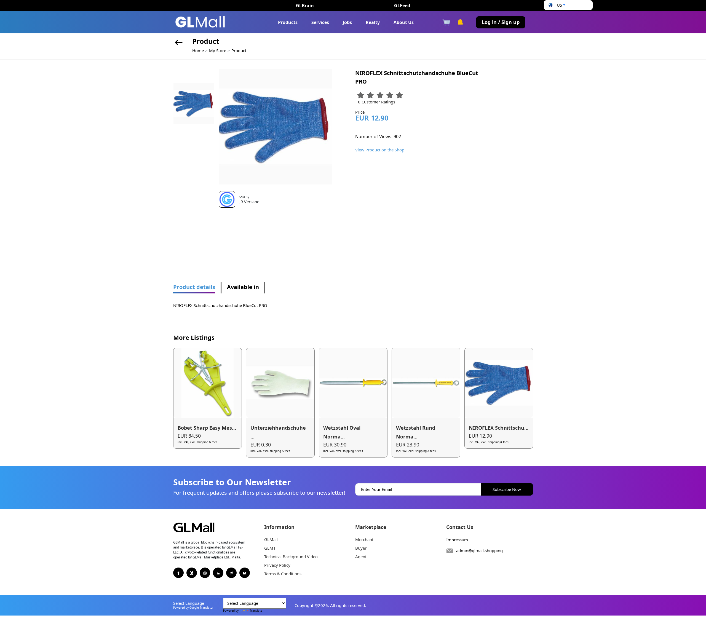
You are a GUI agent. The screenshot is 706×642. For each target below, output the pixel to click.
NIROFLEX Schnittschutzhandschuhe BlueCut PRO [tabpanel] (220, 305)
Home (198, 50)
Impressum (457, 539)
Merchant (364, 539)
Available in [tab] (243, 287)
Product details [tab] (194, 287)
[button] (556, 5)
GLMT (270, 548)
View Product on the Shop (379, 150)
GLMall (271, 539)
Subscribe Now (507, 489)
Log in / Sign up (501, 22)
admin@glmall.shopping (479, 550)
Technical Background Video (291, 556)
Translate (256, 610)
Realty (373, 22)
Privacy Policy (277, 565)
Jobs (347, 22)
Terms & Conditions (282, 573)
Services (320, 22)
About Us (404, 22)
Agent (361, 556)
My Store (217, 50)
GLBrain (305, 5)
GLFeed (402, 5)
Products (288, 22)
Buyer (361, 548)
